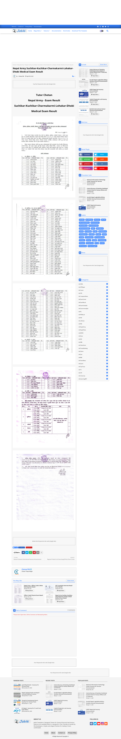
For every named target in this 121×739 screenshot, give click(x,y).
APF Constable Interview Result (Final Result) (63, 586)
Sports (82, 243)
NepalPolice (84, 234)
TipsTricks (90, 243)
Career (97, 219)
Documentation (38, 26)
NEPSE (92, 234)
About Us (14, 26)
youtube (102, 168)
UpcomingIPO (93, 246)
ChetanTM (26, 569)
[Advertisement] (60, 12)
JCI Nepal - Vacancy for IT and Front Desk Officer (31, 709)
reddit (102, 159)
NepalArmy (20, 65)
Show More (103, 64)
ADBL (82, 219)
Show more (70, 580)
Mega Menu (37, 31)
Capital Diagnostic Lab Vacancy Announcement (98, 100)
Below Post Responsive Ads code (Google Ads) (44, 541)
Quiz (89, 240)
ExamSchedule (94, 225)
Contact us (21, 26)
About (53, 733)
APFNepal (90, 219)
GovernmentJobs (85, 228)
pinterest (87, 164)
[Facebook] (23, 552)
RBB (95, 240)
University (83, 246)
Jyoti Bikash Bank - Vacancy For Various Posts (30, 685)
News (99, 234)
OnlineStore (90, 237)
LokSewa (89, 231)
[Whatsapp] (30, 552)
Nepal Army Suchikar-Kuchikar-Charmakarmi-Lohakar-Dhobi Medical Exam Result (64, 597)
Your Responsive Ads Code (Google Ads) (93, 135)
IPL (93, 228)
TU (97, 243)
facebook (87, 154)
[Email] (37, 552)
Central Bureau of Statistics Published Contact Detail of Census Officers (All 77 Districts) (98, 71)
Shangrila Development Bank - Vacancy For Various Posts (30, 701)
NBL (96, 231)
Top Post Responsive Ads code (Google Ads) (44, 84)
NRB (82, 237)
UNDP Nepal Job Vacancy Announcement (96, 90)
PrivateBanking (100, 237)
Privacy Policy (28, 26)
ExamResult (21, 547)
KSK (82, 231)
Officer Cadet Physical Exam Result (33, 595)
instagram (87, 168)
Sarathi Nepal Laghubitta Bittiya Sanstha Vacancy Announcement (98, 80)
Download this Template (79, 31)
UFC (103, 243)
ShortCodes (66, 31)
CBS (104, 219)
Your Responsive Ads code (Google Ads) (44, 662)
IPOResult (100, 228)
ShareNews (102, 240)
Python (82, 240)
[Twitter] (27, 552)
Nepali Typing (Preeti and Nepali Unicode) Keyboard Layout (30, 693)
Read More (30, 590)
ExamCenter (96, 222)
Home (30, 31)
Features (46, 31)
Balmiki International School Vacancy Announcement (97, 109)
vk (102, 164)
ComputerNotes (85, 222)
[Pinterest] (34, 552)
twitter (102, 154)
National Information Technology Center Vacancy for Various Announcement (96, 181)
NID (105, 234)
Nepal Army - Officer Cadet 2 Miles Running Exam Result (33, 586)
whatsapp (87, 159)
